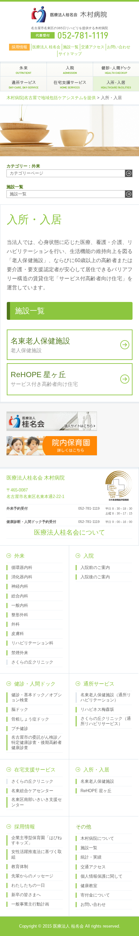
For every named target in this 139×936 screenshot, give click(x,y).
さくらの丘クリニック (32, 662)
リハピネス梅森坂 (97, 709)
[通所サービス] (24, 83)
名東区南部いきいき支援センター (36, 802)
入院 (88, 556)
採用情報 (19, 47)
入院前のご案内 (95, 567)
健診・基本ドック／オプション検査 (36, 697)
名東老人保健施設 (97, 781)
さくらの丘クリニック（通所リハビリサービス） (105, 721)
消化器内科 (21, 576)
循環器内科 (21, 567)
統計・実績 (91, 857)
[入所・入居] (116, 83)
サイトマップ (70, 54)
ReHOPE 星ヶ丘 (96, 790)
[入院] (70, 69)
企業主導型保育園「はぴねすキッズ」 (36, 840)
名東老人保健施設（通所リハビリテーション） (105, 697)
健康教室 (88, 885)
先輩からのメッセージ (32, 875)
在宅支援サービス (35, 769)
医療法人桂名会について (69, 532)
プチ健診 (19, 728)
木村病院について (97, 838)
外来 (19, 556)
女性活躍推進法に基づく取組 (36, 854)
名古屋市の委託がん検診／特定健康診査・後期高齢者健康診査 (36, 742)
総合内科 (19, 596)
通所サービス (98, 684)
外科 (15, 624)
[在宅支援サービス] (70, 83)
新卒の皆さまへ (26, 894)
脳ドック (19, 709)
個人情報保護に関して (101, 876)
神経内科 (19, 586)
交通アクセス (92, 47)
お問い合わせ (118, 47)
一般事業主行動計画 (30, 904)
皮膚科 (17, 633)
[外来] (24, 69)
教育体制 (19, 866)
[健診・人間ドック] (116, 69)
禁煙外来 (19, 652)
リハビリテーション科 (32, 643)
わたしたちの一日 (28, 885)
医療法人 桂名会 (46, 47)
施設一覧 (71, 47)
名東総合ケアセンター (32, 790)
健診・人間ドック (35, 684)
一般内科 (19, 605)
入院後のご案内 (95, 576)
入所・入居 (96, 769)
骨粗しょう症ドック (30, 719)
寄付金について (95, 895)
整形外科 (19, 614)
